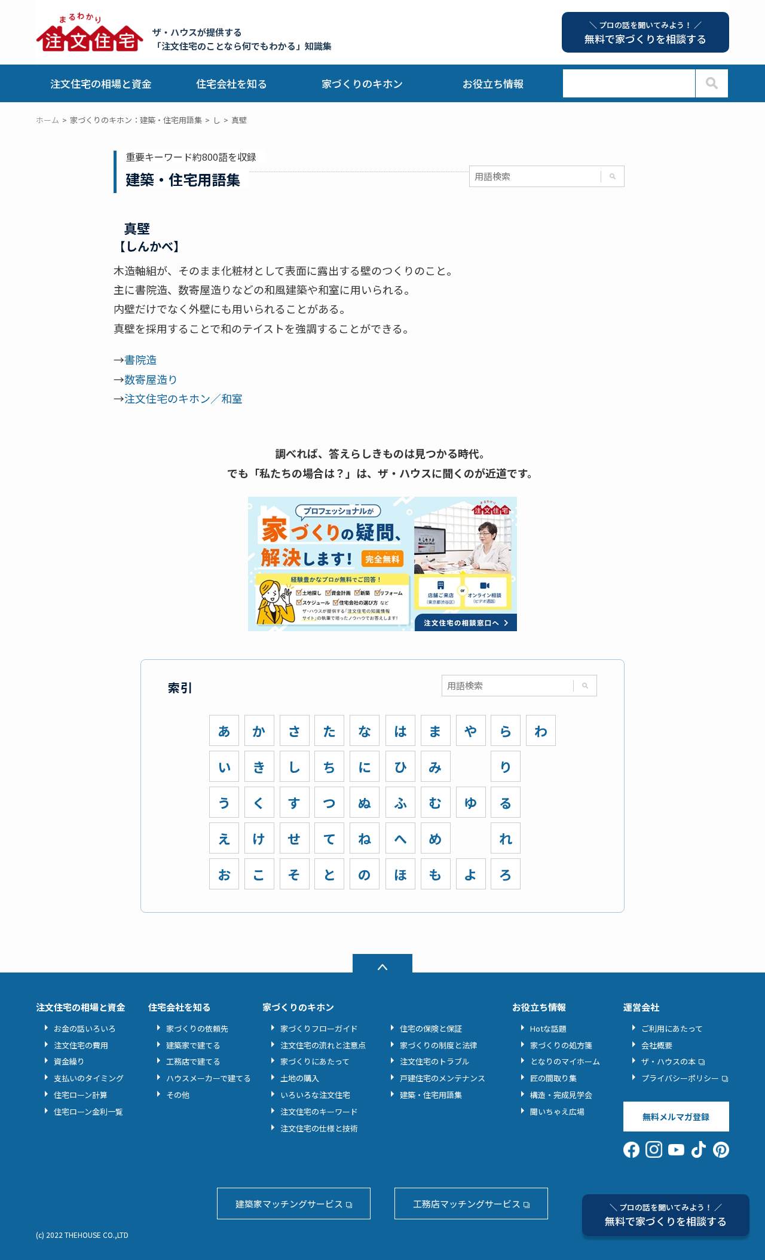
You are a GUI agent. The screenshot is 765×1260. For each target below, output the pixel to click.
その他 (177, 1094)
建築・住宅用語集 (431, 1094)
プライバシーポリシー (680, 1078)
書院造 (140, 359)
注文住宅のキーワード (319, 1111)
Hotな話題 (548, 1028)
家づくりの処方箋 (561, 1045)
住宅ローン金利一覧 (88, 1111)
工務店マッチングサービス (467, 1203)
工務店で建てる (193, 1061)
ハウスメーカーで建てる (208, 1078)
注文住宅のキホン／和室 (183, 398)
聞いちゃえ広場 (557, 1111)
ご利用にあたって (672, 1028)
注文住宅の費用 (81, 1045)
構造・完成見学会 (561, 1094)
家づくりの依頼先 (197, 1028)
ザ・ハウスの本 (668, 1061)
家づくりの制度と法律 (439, 1045)
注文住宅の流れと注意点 (323, 1045)
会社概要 (656, 1045)
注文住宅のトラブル (435, 1061)
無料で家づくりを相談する (666, 1214)
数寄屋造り (151, 379)
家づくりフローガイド (319, 1028)
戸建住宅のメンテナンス (442, 1078)
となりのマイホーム (565, 1061)
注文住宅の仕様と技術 (319, 1128)
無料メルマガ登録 (675, 1117)
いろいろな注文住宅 (315, 1094)
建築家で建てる (193, 1045)
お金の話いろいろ (85, 1028)
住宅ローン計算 (81, 1094)
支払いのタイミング (89, 1078)
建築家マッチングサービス (289, 1203)
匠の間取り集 (553, 1078)
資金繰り (69, 1061)
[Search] (711, 83)
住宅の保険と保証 (431, 1028)
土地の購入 (299, 1078)
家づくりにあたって (315, 1061)
